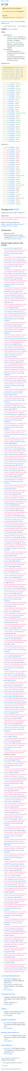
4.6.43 (6, 120)
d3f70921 (18, 494)
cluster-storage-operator (11, 459)
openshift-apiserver (9, 818)
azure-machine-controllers (11, 273)
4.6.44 (6, 118)
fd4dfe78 (16, 807)
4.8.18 (6, 181)
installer (6, 633)
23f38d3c (21, 865)
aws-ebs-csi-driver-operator (12, 253)
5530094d (15, 772)
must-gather (7, 790)
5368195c (23, 261)
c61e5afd (11, 582)
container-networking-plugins (12, 481)
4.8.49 (6, 151)
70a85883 (7, 374)
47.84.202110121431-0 (12, 239)
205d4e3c (16, 790)
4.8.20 (6, 177)
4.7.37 (6, 200)
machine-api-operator (8, 1020)
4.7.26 (15, 77)
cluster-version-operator (11, 470)
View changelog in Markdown (9, 1058)
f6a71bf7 (19, 248)
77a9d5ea (14, 736)
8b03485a (18, 566)
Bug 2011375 (7, 1035)
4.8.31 (6, 164)
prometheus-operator (10, 930)
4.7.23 (6, 92)
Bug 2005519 (8, 1048)
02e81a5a (13, 680)
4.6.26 (6, 137)
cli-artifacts (7, 308)
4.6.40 (6, 122)
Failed (17, 86)
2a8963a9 (14, 443)
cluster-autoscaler (9, 326)
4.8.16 (6, 185)
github (19, 1069)
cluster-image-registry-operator (13, 373)
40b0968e (23, 830)
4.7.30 (6, 88)
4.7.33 (6, 82)
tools (5, 962)
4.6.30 (6, 131)
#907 (5, 1026)
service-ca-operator (9, 941)
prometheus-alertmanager (11, 908)
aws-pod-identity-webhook (12, 266)
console (4, 1009)
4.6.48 (6, 111)
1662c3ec (24, 778)
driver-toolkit (7, 572)
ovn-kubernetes (6, 1045)
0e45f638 (21, 707)
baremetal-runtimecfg (10, 297)
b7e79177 (20, 465)
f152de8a (21, 510)
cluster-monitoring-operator (12, 420)
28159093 (14, 394)
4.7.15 (6, 96)
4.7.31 (6, 86)
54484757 (14, 409)
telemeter (6, 946)
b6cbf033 (18, 657)
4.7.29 (6, 90)
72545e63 (18, 875)
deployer (6, 555)
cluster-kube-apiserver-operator (13, 385)
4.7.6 (9, 78)
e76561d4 (23, 380)
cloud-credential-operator (11, 313)
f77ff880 (8, 845)
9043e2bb (24, 414)
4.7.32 (6, 84)
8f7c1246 (24, 968)
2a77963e (23, 537)
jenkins (6, 680)
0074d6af (7, 268)
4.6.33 (5, 69)
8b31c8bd (18, 617)
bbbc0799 (15, 622)
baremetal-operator (9, 291)
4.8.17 (6, 183)
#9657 (19, 1013)
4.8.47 (6, 153)
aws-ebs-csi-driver (9, 248)
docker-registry (8, 566)
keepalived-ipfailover (10, 707)
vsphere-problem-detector (11, 968)
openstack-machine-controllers (13, 850)
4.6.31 (21, 67)
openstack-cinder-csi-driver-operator (14, 843)
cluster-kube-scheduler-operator (13, 400)
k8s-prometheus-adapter (11, 702)
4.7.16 (15, 73)
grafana (6, 606)
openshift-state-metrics (10, 830)
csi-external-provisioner (11, 516)
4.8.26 (6, 168)
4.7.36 (6, 202)
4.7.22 (20, 75)
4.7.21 (15, 75)
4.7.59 (6, 188)
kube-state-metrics (9, 724)
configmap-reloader (8, 994)
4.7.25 (10, 77)
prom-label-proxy (9, 897)
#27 (5, 1001)
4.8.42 (6, 155)
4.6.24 (6, 141)
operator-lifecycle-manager (12, 857)
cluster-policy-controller (11, 449)
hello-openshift (8, 617)
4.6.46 (6, 115)
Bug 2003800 (8, 984)
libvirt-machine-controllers (11, 747)
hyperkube (7, 622)
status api (10, 29)
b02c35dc (14, 606)
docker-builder (8, 561)
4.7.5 (4, 78)
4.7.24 (5, 77)
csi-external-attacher (10, 510)
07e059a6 (22, 349)
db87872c (19, 897)
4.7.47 (6, 194)
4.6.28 (6, 133)
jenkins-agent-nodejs (10, 696)
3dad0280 (19, 532)
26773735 (23, 526)
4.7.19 (6, 94)
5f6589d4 (23, 588)
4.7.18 (5, 75)
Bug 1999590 (8, 1023)
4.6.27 (6, 135)
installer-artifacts (9, 639)
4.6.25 (6, 139)
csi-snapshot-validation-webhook (13, 548)
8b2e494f (19, 326)
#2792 (6, 1039)
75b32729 (24, 886)
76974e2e (7, 924)
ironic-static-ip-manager (11, 675)
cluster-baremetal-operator (11, 338)
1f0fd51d (6, 917)
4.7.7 (6, 99)
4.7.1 (6, 107)
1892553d (23, 454)
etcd (5, 582)
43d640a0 (23, 675)
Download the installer (7, 21)
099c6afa (7, 387)
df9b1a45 (6, 436)
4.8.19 (6, 179)
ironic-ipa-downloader (10, 662)
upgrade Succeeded (12, 37)
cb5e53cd (16, 903)
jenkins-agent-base (9, 686)
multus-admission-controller (12, 765)
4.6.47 (6, 113)
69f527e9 (18, 801)
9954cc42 (7, 910)
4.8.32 (6, 162)
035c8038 (7, 422)
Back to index (5, 1)
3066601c (7, 429)
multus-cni (7, 772)
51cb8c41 (21, 367)
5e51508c (23, 881)
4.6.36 (6, 126)
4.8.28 (6, 166)
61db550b (16, 812)
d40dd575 (7, 601)
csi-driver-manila (9, 494)
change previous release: (8, 1060)
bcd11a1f (16, 572)
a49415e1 (22, 516)
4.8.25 (6, 170)
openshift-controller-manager (12, 823)
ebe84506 (7, 859)
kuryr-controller (8, 742)
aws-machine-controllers (11, 261)
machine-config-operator (10, 1032)
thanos (6, 957)
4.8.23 (6, 171)
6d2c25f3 (23, 459)
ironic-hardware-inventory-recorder (14, 649)
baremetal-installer (9, 279)
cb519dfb (6, 785)
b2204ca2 (7, 402)
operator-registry (9, 870)
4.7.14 (10, 73)
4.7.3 (6, 103)
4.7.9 (18, 78)
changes (11, 84)
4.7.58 (6, 190)
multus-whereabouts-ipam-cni (12, 783)
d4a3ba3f (13, 488)
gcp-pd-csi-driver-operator (12, 599)
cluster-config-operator (10, 349)
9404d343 (17, 505)
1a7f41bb (11, 644)
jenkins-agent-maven (10, 691)
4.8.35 (6, 160)
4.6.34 (6, 128)
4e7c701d (23, 470)
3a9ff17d (6, 255)
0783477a (24, 313)
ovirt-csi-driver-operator (11, 881)
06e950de (19, 870)
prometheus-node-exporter (12, 922)
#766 (12, 1052)
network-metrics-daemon (11, 796)
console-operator (9, 476)
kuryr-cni (6, 736)
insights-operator (9, 628)
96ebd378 (19, 577)
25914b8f (10, 302)
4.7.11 (6, 98)
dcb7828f (7, 852)
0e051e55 (16, 713)
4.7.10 (15, 71)
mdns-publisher (8, 760)
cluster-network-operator (10, 976)
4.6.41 (5, 71)
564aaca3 (7, 651)
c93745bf (7, 825)
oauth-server (7, 812)
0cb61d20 (19, 593)
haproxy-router (8, 611)
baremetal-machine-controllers (13, 284)
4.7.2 (6, 105)
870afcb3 (7, 669)
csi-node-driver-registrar (11, 537)
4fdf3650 (19, 628)
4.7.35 (6, 204)
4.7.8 (13, 78)
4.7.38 (6, 198)
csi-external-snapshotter (11, 526)
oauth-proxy (7, 807)
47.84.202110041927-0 (19, 237)
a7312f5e (6, 767)
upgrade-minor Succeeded (14, 42)
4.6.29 (16, 67)
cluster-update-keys (9, 465)
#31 (16, 1002)
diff (20, 239)
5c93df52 (7, 320)
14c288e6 (19, 718)
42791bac (23, 449)
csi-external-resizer (9, 521)
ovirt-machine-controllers (11, 886)
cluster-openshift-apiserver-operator (14, 434)
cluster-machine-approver (11, 414)
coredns (6, 488)
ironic (5, 644)
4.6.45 (6, 116)
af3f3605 (17, 760)
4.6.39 (20, 69)
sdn (5, 935)
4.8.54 (6, 149)
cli (4, 302)
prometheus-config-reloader (12, 915)
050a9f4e (19, 279)
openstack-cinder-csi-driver (12, 836)
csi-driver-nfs (8, 505)
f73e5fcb (24, 338)
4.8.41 (6, 156)
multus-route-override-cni (11, 778)
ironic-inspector (8, 657)
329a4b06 (7, 731)
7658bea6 (7, 333)
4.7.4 (6, 101)
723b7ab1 (24, 273)
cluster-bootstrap (9, 344)
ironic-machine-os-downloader (13, 667)
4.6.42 (10, 71)
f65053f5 (20, 941)
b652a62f (24, 499)
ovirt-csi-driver (8, 875)
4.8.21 (6, 175)
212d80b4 (23, 702)
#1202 (6, 988)
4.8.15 (6, 187)
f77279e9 (20, 521)
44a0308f (19, 476)
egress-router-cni (9, 577)
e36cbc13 (20, 291)
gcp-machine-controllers (11, 588)
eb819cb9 (7, 749)
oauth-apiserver (8, 801)
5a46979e (17, 561)
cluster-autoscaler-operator (12, 331)
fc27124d (6, 483)
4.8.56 (6, 147)
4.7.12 (20, 71)
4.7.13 (5, 73)
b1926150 (23, 796)
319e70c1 (12, 957)
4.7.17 (20, 73)
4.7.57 (6, 192)
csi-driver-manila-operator (11, 499)
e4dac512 (14, 946)
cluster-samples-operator (11, 454)
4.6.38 (6, 124)
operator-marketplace (10, 865)
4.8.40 (6, 158)
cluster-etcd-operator (10, 367)
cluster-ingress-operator (11, 380)
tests (5, 951)
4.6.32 (6, 130)
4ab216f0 (17, 611)
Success (12, 82)
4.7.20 (10, 75)
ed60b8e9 (22, 662)
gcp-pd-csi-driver (9, 593)
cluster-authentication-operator (13, 318)
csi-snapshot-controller (10, 543)
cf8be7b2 (21, 362)
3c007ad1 (20, 818)
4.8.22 (6, 173)
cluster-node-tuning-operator (12, 427)
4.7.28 (20, 77)
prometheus (7, 903)
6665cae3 (19, 344)
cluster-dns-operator (10, 362)
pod (5, 892)
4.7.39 (6, 196)
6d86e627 (7, 286)
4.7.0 (6, 109)
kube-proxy (7, 713)
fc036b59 (14, 356)
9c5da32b (21, 297)
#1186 (9, 982)
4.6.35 (10, 69)
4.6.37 (15, 69)
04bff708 (19, 724)
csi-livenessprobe (9, 532)
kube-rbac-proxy (9, 718)
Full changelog (8, 990)
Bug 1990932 (8, 979)
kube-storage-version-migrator (13, 729)
